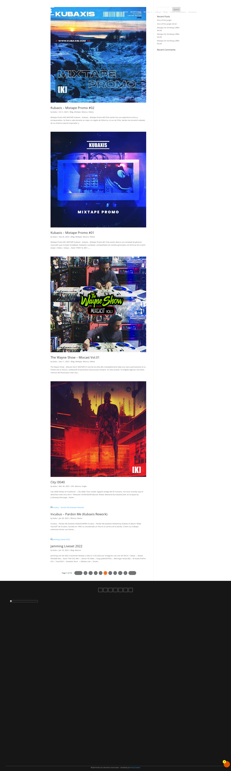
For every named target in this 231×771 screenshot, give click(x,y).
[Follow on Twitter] (121, 590)
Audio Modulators (178, 12)
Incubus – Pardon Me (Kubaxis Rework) (79, 514)
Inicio (125, 12)
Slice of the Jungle (164, 20)
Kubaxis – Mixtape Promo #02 (72, 108)
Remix (79, 518)
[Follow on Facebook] (115, 590)
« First (78, 573)
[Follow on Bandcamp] (126, 590)
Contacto (192, 12)
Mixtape (77, 112)
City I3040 (58, 482)
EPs (72, 486)
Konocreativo (135, 767)
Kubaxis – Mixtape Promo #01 (72, 232)
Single (84, 486)
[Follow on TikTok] (100, 590)
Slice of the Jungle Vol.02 (167, 24)
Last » (132, 573)
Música (84, 112)
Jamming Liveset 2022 (66, 546)
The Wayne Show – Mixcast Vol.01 (75, 357)
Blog (165, 12)
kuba (55, 112)
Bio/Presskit (136, 12)
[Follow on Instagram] (110, 590)
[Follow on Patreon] (131, 590)
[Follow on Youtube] (105, 590)
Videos (158, 12)
